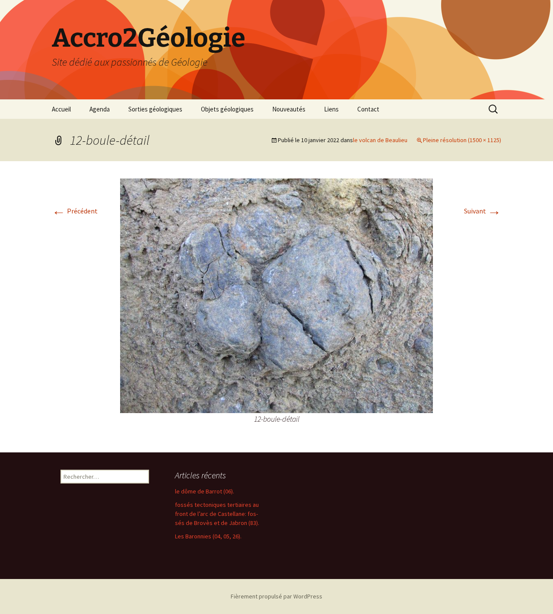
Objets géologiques (227, 109)
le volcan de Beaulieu (380, 140)
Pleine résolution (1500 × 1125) (462, 140)
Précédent (75, 211)
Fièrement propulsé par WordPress (276, 596)
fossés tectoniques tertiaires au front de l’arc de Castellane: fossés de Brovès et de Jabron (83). (217, 514)
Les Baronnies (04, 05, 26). (208, 536)
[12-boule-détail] (276, 294)
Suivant (482, 211)
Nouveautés (288, 109)
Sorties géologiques (155, 109)
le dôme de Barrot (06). (204, 491)
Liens (331, 109)
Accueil (61, 109)
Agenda (99, 109)
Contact (368, 109)
